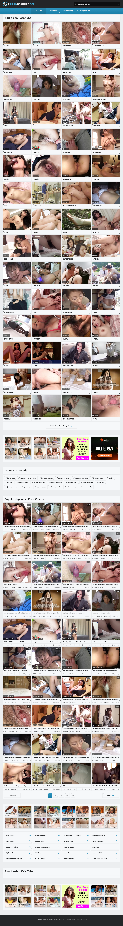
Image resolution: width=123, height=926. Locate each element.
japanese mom (98, 478)
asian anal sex (10, 835)
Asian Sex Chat (84, 11)
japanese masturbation (28, 478)
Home (39, 11)
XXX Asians (39, 853)
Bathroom (96, 731)
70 (73, 795)
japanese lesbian (47, 478)
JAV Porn (95, 847)
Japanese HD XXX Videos (72, 835)
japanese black (88, 482)
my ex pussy (27, 487)
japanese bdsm (72, 482)
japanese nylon (12, 487)
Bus (18, 674)
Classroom (44, 702)
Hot (78, 645)
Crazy (73, 558)
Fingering (72, 760)
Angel (13, 587)
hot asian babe (87, 487)
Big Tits (66, 529)
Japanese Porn (68, 858)
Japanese (42, 616)
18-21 (6, 558)
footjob (111, 478)
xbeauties (21, 4)
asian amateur (72, 487)
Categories (68, 11)
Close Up (74, 587)
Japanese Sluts (97, 853)
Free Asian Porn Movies (14, 858)
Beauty (107, 702)
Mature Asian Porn (98, 841)
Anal (43, 529)
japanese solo (41, 487)
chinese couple (23, 482)
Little (49, 616)
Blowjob (73, 529)
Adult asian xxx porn (99, 858)
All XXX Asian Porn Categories (60, 426)
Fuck (72, 645)
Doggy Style (15, 760)
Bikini (47, 587)
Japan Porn (67, 853)
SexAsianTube (39, 841)
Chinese (66, 616)
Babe (19, 587)
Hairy (108, 645)
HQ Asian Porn (11, 853)
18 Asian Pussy (40, 858)
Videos (54, 11)
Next (109, 795)
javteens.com (68, 841)
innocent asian (56, 487)
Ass (94, 529)
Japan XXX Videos (12, 847)
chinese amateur (64, 478)
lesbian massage (39, 482)
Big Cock (14, 529)
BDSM (48, 529)
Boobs (42, 558)
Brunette (100, 529)
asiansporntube (40, 835)
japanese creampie (81, 478)
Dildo (103, 731)
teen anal (101, 482)
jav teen (10, 482)
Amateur (7, 529)
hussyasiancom (68, 847)
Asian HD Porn (10, 841)
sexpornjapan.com (98, 835)
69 (5, 731)
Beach (41, 587)
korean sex (11, 478)
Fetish (79, 558)
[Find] (118, 4)
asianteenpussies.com (42, 847)
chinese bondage (56, 482)
